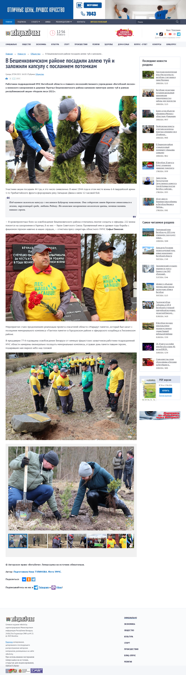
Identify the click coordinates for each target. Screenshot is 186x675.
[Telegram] (33, 579)
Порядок (9, 642)
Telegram (44, 587)
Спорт (66, 44)
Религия (95, 44)
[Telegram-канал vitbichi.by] (178, 35)
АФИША (48, 22)
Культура (55, 44)
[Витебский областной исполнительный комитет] (24, 672)
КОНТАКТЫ (81, 22)
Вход (168, 30)
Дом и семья (123, 44)
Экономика (41, 44)
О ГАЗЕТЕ (34, 22)
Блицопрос (171, 44)
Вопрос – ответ (140, 44)
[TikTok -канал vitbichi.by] (161, 35)
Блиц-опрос (130, 655)
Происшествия (81, 44)
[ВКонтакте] (24, 579)
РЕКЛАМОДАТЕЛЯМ (63, 22)
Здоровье (109, 44)
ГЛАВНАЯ (9, 22)
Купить (165, 390)
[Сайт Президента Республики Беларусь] (12, 672)
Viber (59, 587)
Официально (11, 44)
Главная (9, 53)
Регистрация (176, 30)
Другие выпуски (165, 395)
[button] (131, 449)
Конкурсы (157, 44)
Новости (22, 53)
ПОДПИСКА (22, 22)
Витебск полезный (99, 22)
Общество (26, 44)
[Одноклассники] (29, 579)
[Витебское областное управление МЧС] (37, 672)
